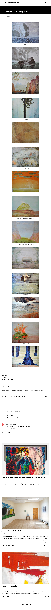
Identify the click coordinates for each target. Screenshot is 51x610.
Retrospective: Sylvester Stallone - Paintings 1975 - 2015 (24, 477)
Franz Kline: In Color (10, 586)
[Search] (45, 2)
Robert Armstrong (17, 371)
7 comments (9, 596)
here (12, 386)
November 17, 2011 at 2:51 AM (13, 428)
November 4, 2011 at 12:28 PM (13, 420)
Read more (46, 489)
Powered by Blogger (26, 604)
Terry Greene (9, 424)
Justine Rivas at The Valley (12, 531)
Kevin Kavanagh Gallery (44, 383)
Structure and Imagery (12, 2)
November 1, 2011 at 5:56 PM (13, 411)
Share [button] (46, 396)
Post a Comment (6, 432)
